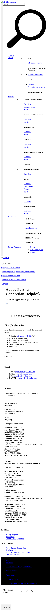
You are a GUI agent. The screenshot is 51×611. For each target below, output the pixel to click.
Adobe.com (10, 537)
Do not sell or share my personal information (22, 583)
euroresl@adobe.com (24, 374)
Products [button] (11, 97)
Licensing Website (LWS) (15, 554)
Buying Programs (12, 535)
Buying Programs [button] (14, 247)
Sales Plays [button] (12, 216)
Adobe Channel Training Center (18, 552)
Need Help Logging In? (15, 539)
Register (5, 284)
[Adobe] (8, 2)
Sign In (6, 258)
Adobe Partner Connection (16, 548)
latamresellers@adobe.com (27, 378)
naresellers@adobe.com (22, 376)
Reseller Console (12, 550)
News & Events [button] (11, 57)
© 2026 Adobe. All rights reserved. (19, 567)
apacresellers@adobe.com (25, 372)
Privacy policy (11, 571)
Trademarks (10, 575)
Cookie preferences (13, 579)
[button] (2, 129)
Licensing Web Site (24, 336)
